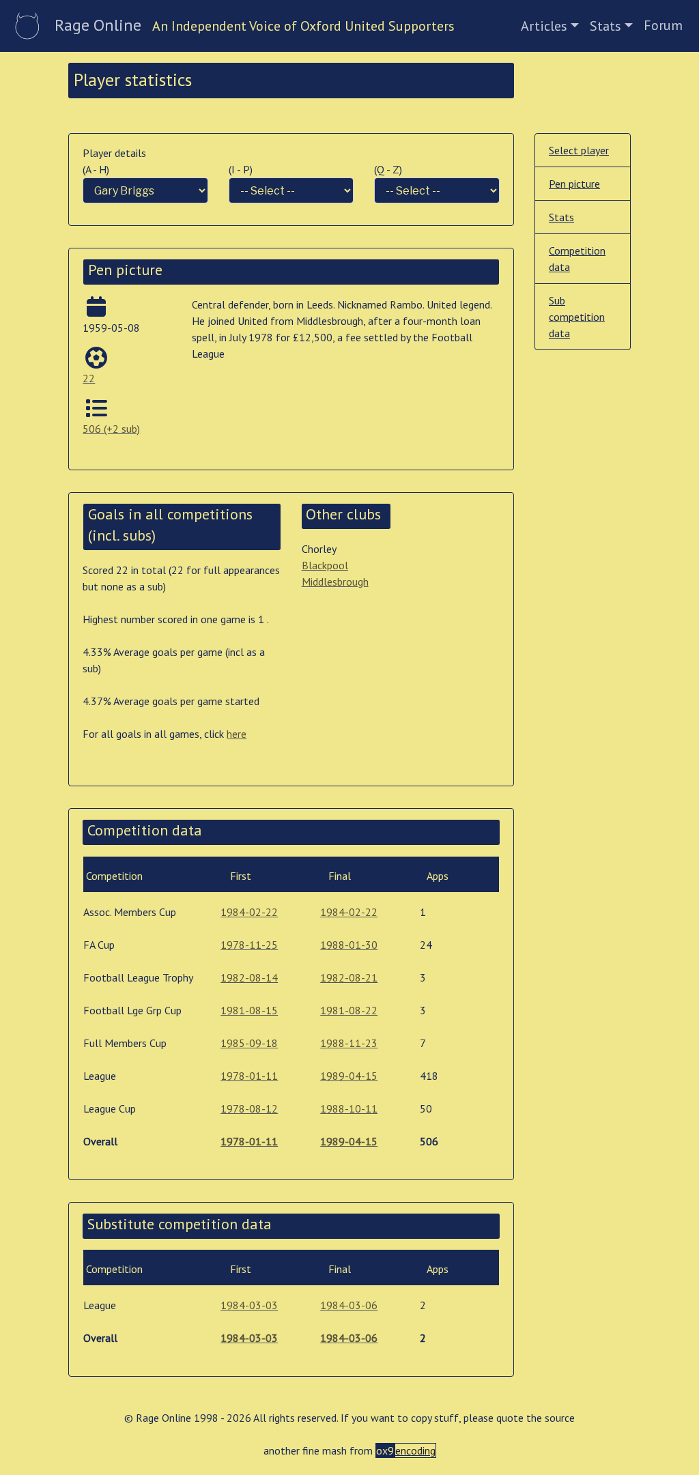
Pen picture (574, 183)
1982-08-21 (348, 977)
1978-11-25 (249, 944)
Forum (663, 25)
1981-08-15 (249, 1010)
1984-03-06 (348, 1305)
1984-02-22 (249, 912)
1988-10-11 (348, 1108)
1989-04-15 (348, 1076)
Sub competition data (577, 316)
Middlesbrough (335, 581)
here (236, 734)
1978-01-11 (249, 1076)
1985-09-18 (249, 1043)
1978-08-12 (249, 1108)
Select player (579, 150)
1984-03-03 (249, 1305)
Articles (544, 26)
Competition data (577, 259)
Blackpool (325, 565)
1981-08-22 (348, 1010)
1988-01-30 (348, 944)
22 (89, 378)
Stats (605, 26)
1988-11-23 (348, 1043)
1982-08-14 (249, 977)
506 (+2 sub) (111, 428)
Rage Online (98, 24)
